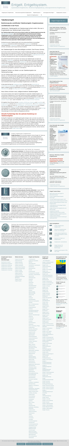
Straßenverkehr (32, 409)
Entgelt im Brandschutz (47, 281)
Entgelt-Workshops (19, 274)
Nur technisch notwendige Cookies (34, 443)
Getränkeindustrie (32, 287)
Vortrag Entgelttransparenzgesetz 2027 (58, 199)
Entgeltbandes (23, 61)
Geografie (31, 279)
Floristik (30, 269)
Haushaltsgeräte (32, 299)
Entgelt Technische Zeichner (48, 385)
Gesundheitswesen (32, 285)
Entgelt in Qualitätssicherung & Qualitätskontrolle (46, 369)
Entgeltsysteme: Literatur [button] (61, 12)
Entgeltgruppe (4, 43)
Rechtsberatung (32, 383)
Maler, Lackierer (32, 344)
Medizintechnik (32, 353)
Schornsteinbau (32, 396)
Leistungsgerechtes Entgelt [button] (48, 12)
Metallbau (31, 355)
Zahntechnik (31, 437)
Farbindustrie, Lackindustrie (34, 265)
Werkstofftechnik (32, 434)
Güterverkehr (31, 294)
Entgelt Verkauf (45, 397)
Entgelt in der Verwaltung (47, 400)
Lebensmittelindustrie (33, 338)
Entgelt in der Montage (47, 343)
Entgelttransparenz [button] (36, 12)
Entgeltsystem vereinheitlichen (60, 241)
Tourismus (31, 416)
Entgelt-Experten (16, 128)
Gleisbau (30, 290)
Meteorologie (31, 359)
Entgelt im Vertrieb (46, 398)
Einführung (26, 102)
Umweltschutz (32, 422)
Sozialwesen (31, 399)
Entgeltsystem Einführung (6, 265)
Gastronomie (31, 276)
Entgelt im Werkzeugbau (47, 408)
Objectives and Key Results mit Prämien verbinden (24, 169)
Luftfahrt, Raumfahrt (33, 341)
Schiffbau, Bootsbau (33, 392)
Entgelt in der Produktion (47, 359)
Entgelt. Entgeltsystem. (29, 5)
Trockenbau (31, 417)
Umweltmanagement (33, 420)
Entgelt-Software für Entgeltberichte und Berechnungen (58, 246)
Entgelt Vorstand (45, 402)
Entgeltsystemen (5, 103)
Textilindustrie (31, 413)
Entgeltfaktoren (5, 64)
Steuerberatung (32, 405)
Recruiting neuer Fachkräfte (18, 88)
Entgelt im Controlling (46, 284)
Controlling (15, 106)
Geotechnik (31, 282)
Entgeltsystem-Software (6, 266)
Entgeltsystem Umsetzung (6, 269)
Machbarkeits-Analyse (5, 262)
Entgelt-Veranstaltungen (20, 268)
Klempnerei (31, 324)
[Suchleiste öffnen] (41, 15)
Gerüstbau (31, 284)
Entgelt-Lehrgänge (19, 271)
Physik (30, 380)
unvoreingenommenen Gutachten (31, 99)
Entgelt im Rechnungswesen (48, 372)
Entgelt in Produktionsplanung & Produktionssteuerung (46, 362)
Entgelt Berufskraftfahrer (47, 276)
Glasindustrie (31, 288)
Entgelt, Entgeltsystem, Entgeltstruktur (21, 133)
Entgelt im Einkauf (46, 285)
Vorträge (43, 108)
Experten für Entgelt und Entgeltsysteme (21, 188)
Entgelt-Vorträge (18, 270)
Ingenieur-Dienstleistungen (34, 314)
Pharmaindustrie (32, 377)
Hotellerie (31, 308)
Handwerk (31, 297)
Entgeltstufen (28, 43)
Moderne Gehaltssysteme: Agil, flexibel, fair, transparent (25, 149)
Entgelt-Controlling (19, 263)
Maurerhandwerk (32, 351)
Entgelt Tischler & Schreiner (48, 387)
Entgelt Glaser (45, 302)
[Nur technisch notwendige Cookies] (67, 442)
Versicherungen (32, 430)
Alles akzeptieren (21, 443)
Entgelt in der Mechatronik (47, 337)
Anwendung (40, 102)
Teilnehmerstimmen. (60, 178)
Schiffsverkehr (32, 394)
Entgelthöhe (10, 60)
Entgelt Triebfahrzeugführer (48, 388)
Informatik (31, 313)
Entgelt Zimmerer (45, 409)
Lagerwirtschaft (32, 332)
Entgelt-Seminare (18, 273)
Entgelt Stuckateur (46, 381)
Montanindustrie (32, 362)
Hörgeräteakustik (32, 307)
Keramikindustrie (32, 322)
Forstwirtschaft (32, 271)
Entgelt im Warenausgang (47, 403)
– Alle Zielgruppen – (46, 260)
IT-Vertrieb (31, 319)
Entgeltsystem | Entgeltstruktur (8, 12)
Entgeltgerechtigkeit (17, 84)
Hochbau (30, 302)
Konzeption (21, 102)
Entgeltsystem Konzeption (6, 263)
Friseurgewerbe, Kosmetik (34, 273)
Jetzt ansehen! (65, 279)
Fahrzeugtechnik (32, 263)
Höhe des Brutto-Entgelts (7, 33)
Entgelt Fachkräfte (46, 293)
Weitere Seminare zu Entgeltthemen (57, 46)
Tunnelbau (31, 419)
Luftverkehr (31, 342)
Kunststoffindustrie (32, 330)
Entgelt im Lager (45, 329)
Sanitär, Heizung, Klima (33, 391)
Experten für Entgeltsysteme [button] (32, 15)
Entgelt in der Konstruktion (47, 323)
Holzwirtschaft (32, 305)
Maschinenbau (32, 348)
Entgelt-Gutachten (19, 262)
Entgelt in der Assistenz (47, 269)
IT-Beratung (31, 317)
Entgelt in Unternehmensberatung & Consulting (47, 391)
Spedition (31, 400)
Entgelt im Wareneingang (47, 405)
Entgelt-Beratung (18, 260)
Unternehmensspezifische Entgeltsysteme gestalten (24, 204)
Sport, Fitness (31, 402)
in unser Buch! (58, 149)
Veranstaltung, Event (33, 425)
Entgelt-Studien (18, 280)
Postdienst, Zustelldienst (34, 382)
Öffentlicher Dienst (32, 367)
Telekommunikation (33, 411)
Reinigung (31, 386)
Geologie (30, 280)
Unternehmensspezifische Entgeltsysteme (23, 12)
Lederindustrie (32, 339)
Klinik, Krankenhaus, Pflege (34, 325)
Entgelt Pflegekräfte (46, 350)
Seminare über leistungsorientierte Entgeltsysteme (24, 224)
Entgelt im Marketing (46, 332)
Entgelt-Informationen (19, 259)
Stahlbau (30, 403)
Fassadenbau (31, 266)
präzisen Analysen (5, 99)
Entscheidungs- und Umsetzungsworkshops (27, 105)
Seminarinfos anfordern (55, 45)
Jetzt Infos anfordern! (55, 90)
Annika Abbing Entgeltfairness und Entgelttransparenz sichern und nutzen (60, 234)
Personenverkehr (32, 375)
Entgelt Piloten (45, 352)
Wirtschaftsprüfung (33, 436)
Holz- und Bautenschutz (34, 304)
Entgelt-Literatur (18, 279)
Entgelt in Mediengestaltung (48, 338)
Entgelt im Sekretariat (46, 373)
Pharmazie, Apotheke (33, 379)
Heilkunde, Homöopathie (34, 300)
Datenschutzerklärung (47, 443)
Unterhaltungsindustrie (33, 424)
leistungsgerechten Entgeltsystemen (24, 103)
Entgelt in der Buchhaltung (47, 282)
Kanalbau (30, 321)
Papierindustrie (32, 371)
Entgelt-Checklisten (19, 265)
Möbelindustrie (32, 361)
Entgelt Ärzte (45, 267)
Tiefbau (30, 414)
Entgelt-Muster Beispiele (20, 267)
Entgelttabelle (13, 45)
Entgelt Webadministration (47, 406)
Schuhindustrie (32, 397)
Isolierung (31, 316)
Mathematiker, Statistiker (34, 350)
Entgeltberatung (38, 98)
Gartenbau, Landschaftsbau (34, 274)
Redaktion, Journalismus (34, 385)
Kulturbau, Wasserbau (33, 328)
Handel (30, 296)
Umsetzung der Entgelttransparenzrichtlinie (58, 200)
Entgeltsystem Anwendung (6, 268)
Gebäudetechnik (32, 277)
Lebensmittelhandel (33, 336)
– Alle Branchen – (32, 259)
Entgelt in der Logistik (46, 331)
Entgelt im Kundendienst (47, 328)
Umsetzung (32, 102)
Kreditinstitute (31, 327)
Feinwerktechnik (32, 268)
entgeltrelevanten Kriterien (38, 54)
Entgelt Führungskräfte (47, 297)
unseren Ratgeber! (54, 76)
